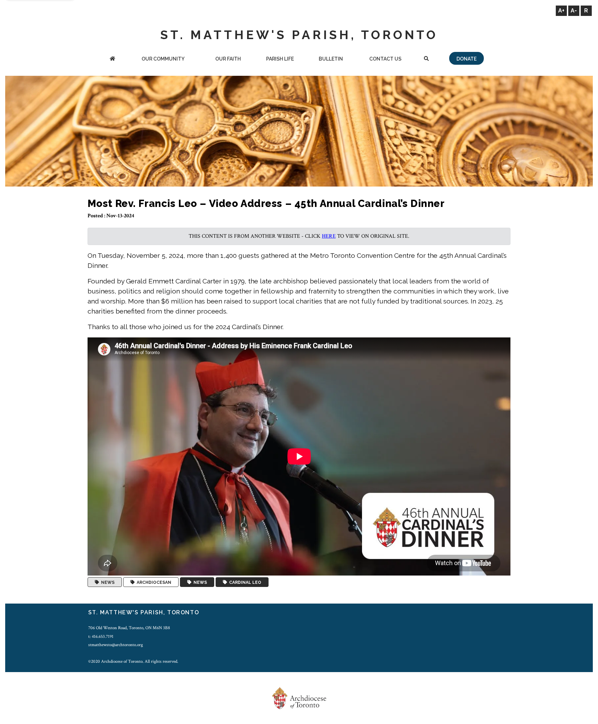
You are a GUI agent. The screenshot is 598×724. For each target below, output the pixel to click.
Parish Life (280, 59)
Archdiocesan (153, 582)
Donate (466, 59)
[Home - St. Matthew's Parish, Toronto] (112, 59)
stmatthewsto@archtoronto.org (115, 645)
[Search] (426, 59)
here (329, 236)
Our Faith (228, 59)
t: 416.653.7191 (101, 636)
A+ (561, 10)
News (107, 582)
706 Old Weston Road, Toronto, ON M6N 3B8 (129, 628)
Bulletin (331, 59)
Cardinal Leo (244, 582)
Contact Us (385, 59)
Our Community (163, 59)
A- (574, 10)
